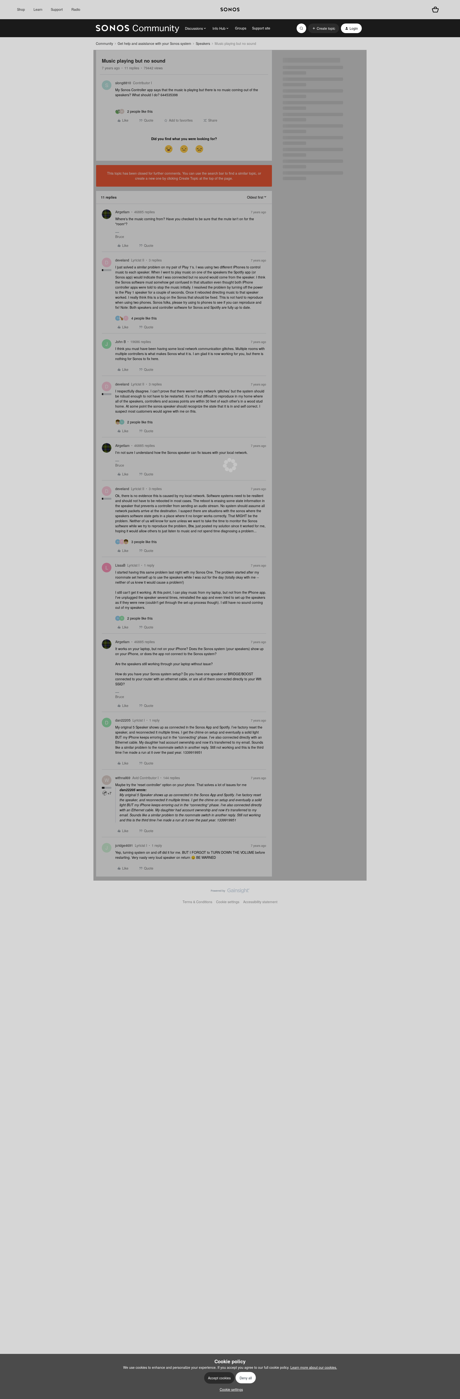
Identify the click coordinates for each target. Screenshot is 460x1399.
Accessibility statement (260, 901)
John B (120, 341)
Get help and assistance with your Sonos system (154, 43)
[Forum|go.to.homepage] (137, 28)
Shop (21, 9)
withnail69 (122, 777)
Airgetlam (122, 211)
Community (104, 43)
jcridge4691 (124, 845)
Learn (38, 9)
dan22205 (123, 720)
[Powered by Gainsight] (230, 891)
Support (57, 9)
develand (122, 260)
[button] (323, 28)
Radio (75, 9)
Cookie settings (227, 901)
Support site (261, 28)
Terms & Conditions (197, 901)
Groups (240, 28)
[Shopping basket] (435, 9)
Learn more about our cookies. (313, 1367)
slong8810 (123, 82)
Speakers (203, 43)
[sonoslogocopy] (230, 9)
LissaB (120, 565)
